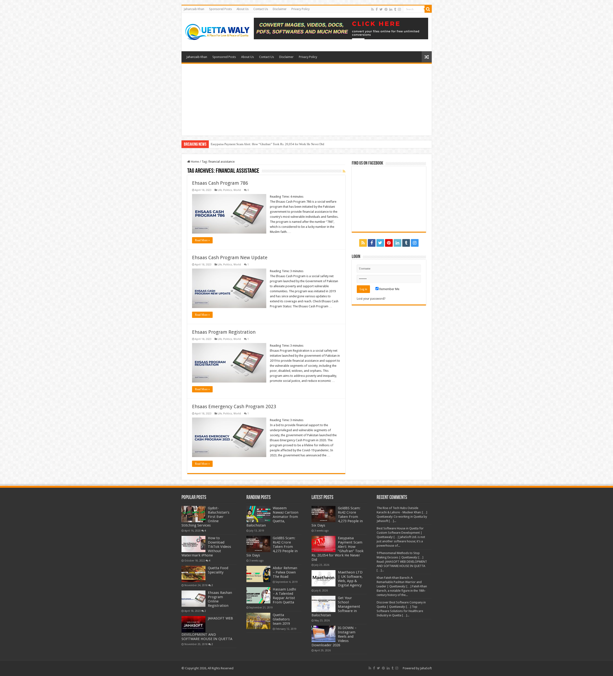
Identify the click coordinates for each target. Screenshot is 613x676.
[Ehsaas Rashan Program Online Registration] (193, 598)
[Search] (428, 9)
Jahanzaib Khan (194, 9)
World (237, 190)
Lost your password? (371, 298)
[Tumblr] (395, 9)
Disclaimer (280, 9)
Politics (227, 190)
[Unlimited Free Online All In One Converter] (341, 28)
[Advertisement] (307, 99)
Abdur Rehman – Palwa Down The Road (285, 572)
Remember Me (389, 289)
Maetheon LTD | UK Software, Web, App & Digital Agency (350, 578)
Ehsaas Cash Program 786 (220, 183)
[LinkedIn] (391, 9)
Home (194, 161)
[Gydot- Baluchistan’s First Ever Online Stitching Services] (193, 514)
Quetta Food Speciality (218, 570)
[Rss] (372, 9)
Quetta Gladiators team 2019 (281, 619)
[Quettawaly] (217, 31)
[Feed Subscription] (344, 171)
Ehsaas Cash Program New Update (229, 257)
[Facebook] (376, 9)
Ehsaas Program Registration (223, 332)
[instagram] (399, 9)
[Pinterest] (386, 9)
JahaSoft (426, 668)
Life (220, 190)
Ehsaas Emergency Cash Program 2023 (234, 406)
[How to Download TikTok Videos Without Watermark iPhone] (193, 544)
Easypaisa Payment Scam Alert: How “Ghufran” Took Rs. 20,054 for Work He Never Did (267, 144)
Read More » (202, 240)
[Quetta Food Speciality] (193, 574)
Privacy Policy (300, 9)
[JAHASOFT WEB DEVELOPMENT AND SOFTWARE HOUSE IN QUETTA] (193, 624)
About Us (243, 9)
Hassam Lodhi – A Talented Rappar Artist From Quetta (284, 595)
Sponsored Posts (220, 9)
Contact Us (260, 9)
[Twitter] (381, 9)
